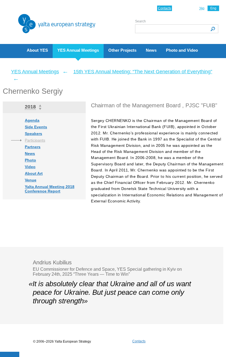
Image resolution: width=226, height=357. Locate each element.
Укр (202, 8)
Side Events (36, 127)
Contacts (164, 8)
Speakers (33, 133)
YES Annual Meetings (78, 50)
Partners (33, 147)
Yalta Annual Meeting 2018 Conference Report (49, 188)
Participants (35, 140)
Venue (30, 180)
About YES (37, 50)
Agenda (32, 120)
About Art (34, 173)
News (151, 50)
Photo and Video (182, 50)
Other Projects (122, 50)
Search (140, 21)
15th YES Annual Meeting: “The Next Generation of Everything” (142, 71)
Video (30, 167)
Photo (30, 160)
